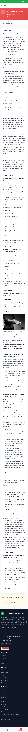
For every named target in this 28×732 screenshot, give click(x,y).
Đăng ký (3, 692)
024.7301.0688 (14, 630)
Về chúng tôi (4, 704)
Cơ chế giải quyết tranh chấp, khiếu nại (10, 714)
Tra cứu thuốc (4, 672)
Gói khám (3, 663)
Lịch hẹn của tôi (5, 694)
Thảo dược (3, 682)
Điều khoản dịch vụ (5, 719)
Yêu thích (3, 697)
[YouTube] (6, 643)
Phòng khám (4, 658)
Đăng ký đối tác (5, 709)
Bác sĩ (2, 660)
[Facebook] (2, 643)
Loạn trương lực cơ (10, 33)
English (24, 1)
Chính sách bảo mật (6, 722)
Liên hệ (3, 706)
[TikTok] (9, 643)
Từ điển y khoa (4, 680)
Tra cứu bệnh (4, 670)
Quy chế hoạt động (5, 717)
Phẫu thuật (3, 675)
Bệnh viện (3, 655)
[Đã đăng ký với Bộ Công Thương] (14, 648)
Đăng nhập (3, 689)
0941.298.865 (6, 630)
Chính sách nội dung (6, 711)
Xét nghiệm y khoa (5, 677)
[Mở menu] (25, 5)
